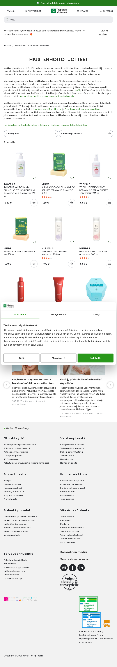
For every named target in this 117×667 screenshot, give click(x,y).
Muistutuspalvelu (12, 535)
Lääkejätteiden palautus (16, 524)
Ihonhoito (41, 401)
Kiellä (21, 358)
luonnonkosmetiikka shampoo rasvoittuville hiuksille (47, 96)
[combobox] (58, 19)
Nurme (58, 109)
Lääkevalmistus (11, 574)
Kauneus (30, 401)
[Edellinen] (7, 385)
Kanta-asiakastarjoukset (72, 488)
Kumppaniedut (67, 491)
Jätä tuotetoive (11, 459)
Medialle (64, 524)
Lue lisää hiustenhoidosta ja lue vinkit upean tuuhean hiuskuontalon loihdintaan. (46, 125)
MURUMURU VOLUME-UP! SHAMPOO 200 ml (54, 251)
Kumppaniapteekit (13, 455)
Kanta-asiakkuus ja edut (72, 480)
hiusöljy (78, 90)
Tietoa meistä (67, 516)
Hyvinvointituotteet (13, 488)
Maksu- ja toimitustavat (71, 451)
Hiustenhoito (19, 404)
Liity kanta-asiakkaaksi (71, 484)
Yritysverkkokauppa (13, 578)
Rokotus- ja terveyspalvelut (17, 527)
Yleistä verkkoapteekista (72, 448)
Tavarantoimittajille (69, 531)
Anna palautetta (68, 542)
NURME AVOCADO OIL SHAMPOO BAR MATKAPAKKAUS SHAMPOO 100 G (58, 189)
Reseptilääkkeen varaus (16, 531)
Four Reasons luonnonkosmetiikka (82, 109)
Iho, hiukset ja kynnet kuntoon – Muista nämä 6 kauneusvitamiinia (33, 381)
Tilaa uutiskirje (67, 499)
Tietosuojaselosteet (70, 538)
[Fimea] (88, 604)
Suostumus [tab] (20, 314)
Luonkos (37, 109)
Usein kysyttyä (67, 459)
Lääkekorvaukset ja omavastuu (19, 520)
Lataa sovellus (67, 495)
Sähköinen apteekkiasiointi (17, 448)
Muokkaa (57, 358)
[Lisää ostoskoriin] (34, 202)
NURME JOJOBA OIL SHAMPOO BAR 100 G (19, 251)
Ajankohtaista (10, 499)
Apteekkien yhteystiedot (16, 451)
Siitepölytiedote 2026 (14, 491)
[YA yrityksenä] (69, 582)
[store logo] (59, 11)
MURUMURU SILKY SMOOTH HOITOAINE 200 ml (93, 251)
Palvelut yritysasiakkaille (15, 560)
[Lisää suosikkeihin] (34, 178)
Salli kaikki (95, 358)
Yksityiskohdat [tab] (58, 314)
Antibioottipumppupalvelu (16, 567)
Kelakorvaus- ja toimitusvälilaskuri (20, 516)
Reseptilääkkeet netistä (72, 444)
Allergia (7, 480)
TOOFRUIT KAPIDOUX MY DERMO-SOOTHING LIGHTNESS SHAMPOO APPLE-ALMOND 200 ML (19, 190)
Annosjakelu (10, 563)
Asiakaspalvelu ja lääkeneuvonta (20, 444)
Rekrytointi (65, 520)
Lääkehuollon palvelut (14, 571)
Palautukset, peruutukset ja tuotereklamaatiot (26, 462)
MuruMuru (48, 109)
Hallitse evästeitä (68, 462)
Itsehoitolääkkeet (12, 484)
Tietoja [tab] (96, 314)
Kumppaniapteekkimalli (72, 527)
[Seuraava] (110, 385)
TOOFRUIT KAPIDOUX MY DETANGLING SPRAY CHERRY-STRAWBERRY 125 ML (94, 189)
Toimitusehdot (67, 455)
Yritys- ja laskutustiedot (71, 535)
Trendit (99, 413)
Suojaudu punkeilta (13, 495)
